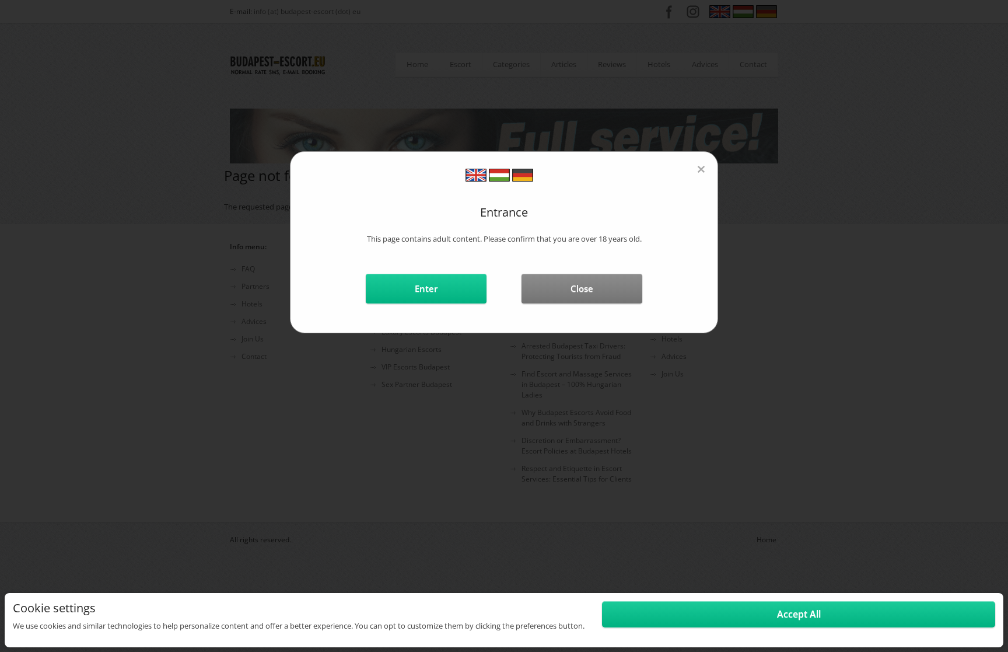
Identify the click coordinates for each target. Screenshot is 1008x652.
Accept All (799, 614)
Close (581, 288)
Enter (426, 288)
